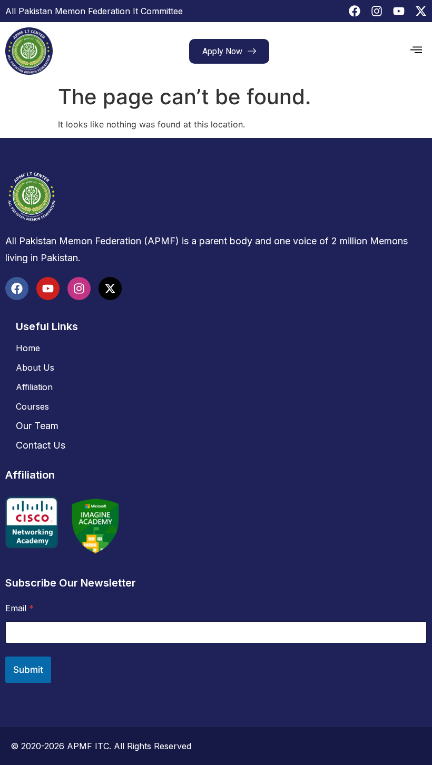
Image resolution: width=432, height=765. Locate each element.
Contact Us (40, 445)
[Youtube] (399, 11)
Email (19, 608)
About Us (35, 367)
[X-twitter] (421, 11)
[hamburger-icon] (416, 51)
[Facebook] (354, 11)
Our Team (37, 425)
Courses (32, 406)
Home (28, 348)
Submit (28, 669)
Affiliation (34, 387)
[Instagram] (376, 11)
